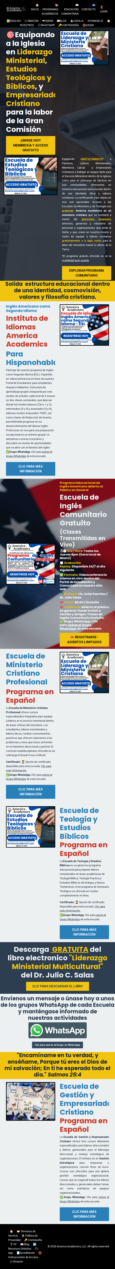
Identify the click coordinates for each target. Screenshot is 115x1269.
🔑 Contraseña (33, 1240)
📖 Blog (24, 1244)
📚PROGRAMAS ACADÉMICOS (50, 9)
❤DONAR (47, 20)
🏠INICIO (35, 7)
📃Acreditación (25, 1252)
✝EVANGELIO (95, 20)
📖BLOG (61, 20)
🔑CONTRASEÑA (68, 25)
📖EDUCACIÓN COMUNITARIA (70, 9)
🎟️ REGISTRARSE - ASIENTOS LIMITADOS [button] (84, 639)
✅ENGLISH (14, 20)
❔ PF (13, 1244)
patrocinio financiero (96, 219)
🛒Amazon (16, 1261)
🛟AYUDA (88, 25)
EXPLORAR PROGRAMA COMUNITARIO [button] (86, 273)
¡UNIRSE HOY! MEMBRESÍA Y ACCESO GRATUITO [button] (30, 145)
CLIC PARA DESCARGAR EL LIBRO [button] (57, 986)
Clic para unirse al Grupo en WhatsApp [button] (57, 1045)
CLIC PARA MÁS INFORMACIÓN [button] (30, 469)
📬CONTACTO (89, 7)
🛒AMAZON (31, 20)
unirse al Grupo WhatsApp (75, 627)
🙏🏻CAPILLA (77, 20)
